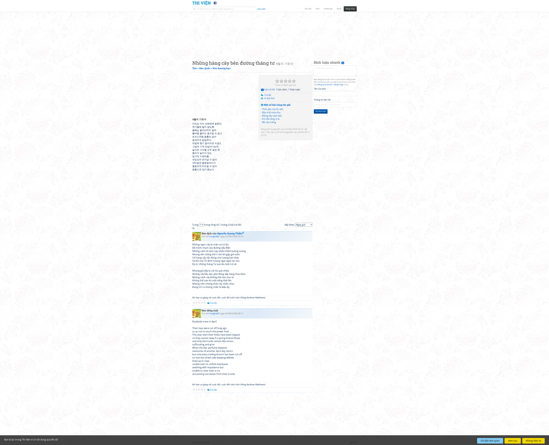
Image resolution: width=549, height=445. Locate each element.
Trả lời (267, 95)
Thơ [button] (317, 8)
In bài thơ (269, 98)
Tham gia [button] (328, 8)
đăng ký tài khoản (325, 84)
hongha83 (275, 129)
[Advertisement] (274, 34)
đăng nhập (338, 84)
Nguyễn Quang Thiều (229, 233)
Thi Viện (201, 3)
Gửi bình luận (320, 111)
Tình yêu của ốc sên (272, 109)
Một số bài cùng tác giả (277, 105)
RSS (355, 442)
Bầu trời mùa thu (271, 112)
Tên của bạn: (320, 88)
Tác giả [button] (308, 8)
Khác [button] (339, 8)
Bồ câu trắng (269, 122)
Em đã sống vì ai (271, 118)
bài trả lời (268, 89)
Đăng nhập (350, 8)
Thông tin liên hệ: (322, 99)
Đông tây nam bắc (272, 115)
